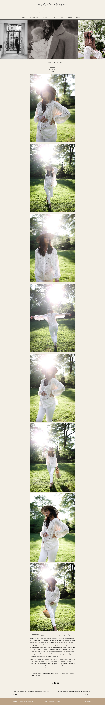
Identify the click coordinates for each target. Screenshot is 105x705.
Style (52, 71)
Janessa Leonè (68, 635)
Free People (35, 634)
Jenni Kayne (59, 635)
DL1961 (42, 635)
